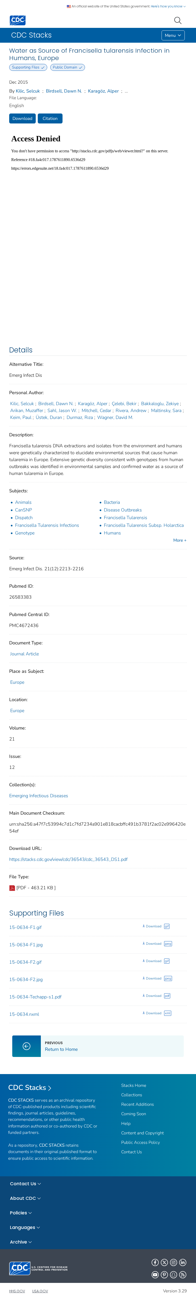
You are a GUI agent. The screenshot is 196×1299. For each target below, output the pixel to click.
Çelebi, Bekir (124, 404)
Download (22, 118)
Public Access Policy (140, 1142)
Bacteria (112, 502)
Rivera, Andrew (131, 410)
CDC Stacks (27, 1087)
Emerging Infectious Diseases (38, 796)
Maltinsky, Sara (166, 410)
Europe (17, 682)
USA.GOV (40, 1291)
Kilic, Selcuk (28, 91)
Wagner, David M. (115, 417)
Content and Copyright (142, 1133)
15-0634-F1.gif (25, 927)
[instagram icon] (173, 1262)
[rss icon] (183, 1275)
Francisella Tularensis (125, 518)
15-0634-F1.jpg (26, 945)
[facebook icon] (155, 1262)
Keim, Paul (20, 417)
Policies (18, 1213)
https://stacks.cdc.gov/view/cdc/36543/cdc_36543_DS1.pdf (68, 859)
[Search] (179, 20)
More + (180, 540)
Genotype (24, 533)
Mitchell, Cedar (96, 410)
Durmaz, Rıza (80, 417)
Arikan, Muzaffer (26, 410)
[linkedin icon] (183, 1262)
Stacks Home (133, 1085)
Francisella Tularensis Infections (47, 525)
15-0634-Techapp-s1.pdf (35, 997)
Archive (18, 1242)
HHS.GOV (17, 1291)
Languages (22, 1227)
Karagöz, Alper (103, 91)
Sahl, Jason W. (62, 410)
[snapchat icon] (173, 1275)
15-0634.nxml (24, 1014)
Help (126, 1123)
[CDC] (17, 20)
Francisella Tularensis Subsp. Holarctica (144, 525)
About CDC (23, 1198)
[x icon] (164, 1262)
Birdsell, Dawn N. (64, 91)
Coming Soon (133, 1114)
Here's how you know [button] (167, 6)
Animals (23, 502)
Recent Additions (137, 1104)
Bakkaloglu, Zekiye (160, 404)
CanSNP (23, 510)
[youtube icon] (155, 1275)
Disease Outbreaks (123, 510)
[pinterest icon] (164, 1275)
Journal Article (24, 654)
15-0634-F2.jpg (26, 979)
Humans (112, 533)
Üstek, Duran (49, 417)
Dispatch (24, 518)
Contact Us (131, 1152)
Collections (131, 1095)
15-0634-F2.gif (25, 962)
